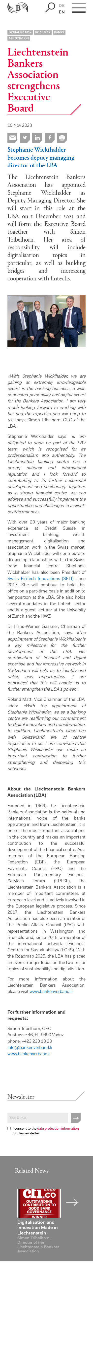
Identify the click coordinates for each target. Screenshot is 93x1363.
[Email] (12, 138)
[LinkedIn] (37, 138)
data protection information (58, 1129)
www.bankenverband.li (51, 992)
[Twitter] (25, 138)
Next (75, 1201)
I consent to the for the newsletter (46, 1131)
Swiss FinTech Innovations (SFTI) (40, 579)
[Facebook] (50, 138)
